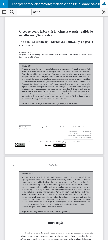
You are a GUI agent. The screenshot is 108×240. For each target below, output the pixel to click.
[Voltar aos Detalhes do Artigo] (4, 4)
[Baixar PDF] (104, 4)
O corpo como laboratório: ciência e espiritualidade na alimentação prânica (59, 4)
